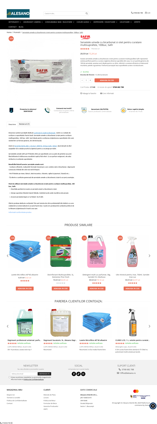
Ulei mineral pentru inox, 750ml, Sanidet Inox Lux (132, 275)
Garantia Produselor (51, 406)
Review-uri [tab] (24, 124)
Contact (10, 403)
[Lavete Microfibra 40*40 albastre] (24, 251)
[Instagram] (83, 374)
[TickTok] (78, 374)
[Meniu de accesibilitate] (153, 405)
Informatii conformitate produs (20, 212)
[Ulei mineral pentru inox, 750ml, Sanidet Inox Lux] (132, 251)
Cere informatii (108, 93)
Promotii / (17, 32)
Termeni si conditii (13, 397)
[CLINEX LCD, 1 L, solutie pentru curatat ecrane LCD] (132, 322)
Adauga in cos (107, 80)
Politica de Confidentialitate (34, 379)
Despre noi (11, 395)
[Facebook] (74, 374)
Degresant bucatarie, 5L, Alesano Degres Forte (63, 340)
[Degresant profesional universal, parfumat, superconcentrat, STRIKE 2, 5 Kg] (25, 322)
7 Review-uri (95, 49)
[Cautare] (87, 13)
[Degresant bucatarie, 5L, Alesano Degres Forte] (61, 322)
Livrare (46, 397)
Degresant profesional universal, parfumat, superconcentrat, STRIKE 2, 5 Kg (39, 340)
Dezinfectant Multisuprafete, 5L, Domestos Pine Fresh (60, 275)
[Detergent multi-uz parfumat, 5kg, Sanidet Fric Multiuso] (96, 251)
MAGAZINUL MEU (14, 390)
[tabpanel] (42, 69)
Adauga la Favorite (89, 93)
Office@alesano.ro (128, 373)
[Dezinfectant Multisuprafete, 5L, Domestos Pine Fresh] (60, 251)
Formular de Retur (50, 403)
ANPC (46, 409)
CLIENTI (47, 390)
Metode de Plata (50, 395)
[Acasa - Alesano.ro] (19, 13)
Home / (10, 32)
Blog (21, 27)
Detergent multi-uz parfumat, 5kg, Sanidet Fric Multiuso (97, 275)
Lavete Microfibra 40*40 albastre (24, 274)
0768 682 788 (127, 369)
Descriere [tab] (12, 124)
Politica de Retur (49, 400)
